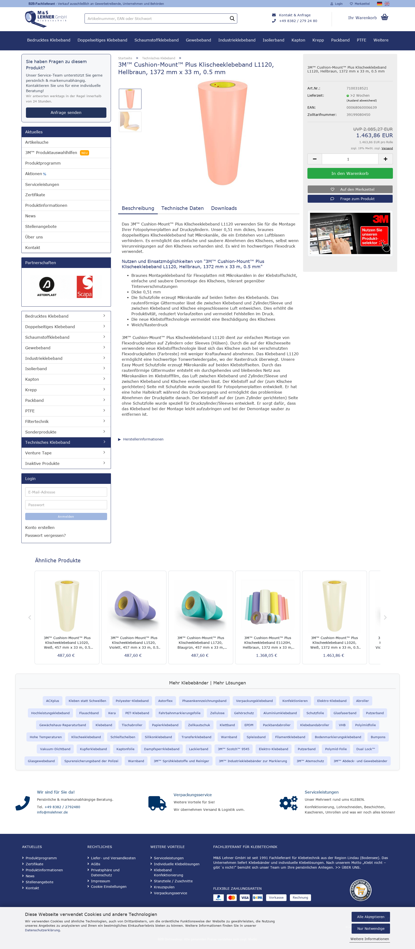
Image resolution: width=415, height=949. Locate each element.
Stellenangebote (41, 226)
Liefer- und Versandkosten (113, 858)
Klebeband (104, 725)
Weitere (381, 40)
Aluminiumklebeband (280, 713)
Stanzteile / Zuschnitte (173, 881)
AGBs (95, 864)
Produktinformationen (46, 205)
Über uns (34, 237)
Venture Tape (38, 453)
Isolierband (273, 40)
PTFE (361, 40)
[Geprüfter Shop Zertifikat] (361, 890)
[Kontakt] (22, 803)
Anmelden (66, 516)
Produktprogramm (43, 163)
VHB (342, 725)
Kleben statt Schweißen (87, 701)
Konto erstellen (40, 527)
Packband (340, 40)
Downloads (224, 208)
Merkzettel (361, 3)
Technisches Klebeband (47, 442)
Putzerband (375, 713)
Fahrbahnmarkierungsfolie (180, 713)
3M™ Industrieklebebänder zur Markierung (253, 761)
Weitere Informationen (369, 939)
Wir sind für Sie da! (56, 792)
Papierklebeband (165, 725)
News (30, 216)
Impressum (100, 881)
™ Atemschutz (312, 761)
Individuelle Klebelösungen (177, 864)
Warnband (229, 737)
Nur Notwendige (370, 928)
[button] (314, 159)
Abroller (362, 701)
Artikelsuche (37, 142)
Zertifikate (35, 195)
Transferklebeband (196, 737)
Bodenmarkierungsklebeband (338, 737)
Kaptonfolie (125, 749)
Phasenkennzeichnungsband (204, 701)
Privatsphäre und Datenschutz (105, 872)
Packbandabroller (277, 725)
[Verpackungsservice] (157, 803)
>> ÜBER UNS (347, 867)
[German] (380, 4)
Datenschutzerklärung (42, 930)
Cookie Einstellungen (109, 886)
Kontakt (32, 247)
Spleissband (256, 737)
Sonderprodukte (40, 432)
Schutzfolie (315, 713)
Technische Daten (182, 208)
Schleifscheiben (122, 737)
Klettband (227, 725)
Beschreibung (138, 208)
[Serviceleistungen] (289, 803)
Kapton (298, 40)
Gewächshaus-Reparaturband (62, 725)
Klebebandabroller (314, 725)
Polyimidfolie (365, 725)
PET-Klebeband (137, 713)
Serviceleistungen (42, 184)
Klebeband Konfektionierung (168, 872)
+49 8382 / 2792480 (62, 807)
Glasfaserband (345, 713)
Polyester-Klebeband (132, 701)
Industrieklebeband (237, 40)
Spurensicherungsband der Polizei (91, 761)
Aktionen (35, 174)
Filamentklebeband (290, 737)
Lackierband (198, 749)
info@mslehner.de (52, 812)
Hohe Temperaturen (46, 737)
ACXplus (52, 701)
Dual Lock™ (365, 749)
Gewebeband (198, 40)
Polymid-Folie (336, 749)
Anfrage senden (66, 112)
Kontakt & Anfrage (295, 15)
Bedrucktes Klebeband (48, 40)
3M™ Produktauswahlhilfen (56, 152)
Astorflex (165, 701)
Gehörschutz (244, 713)
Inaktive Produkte (42, 463)
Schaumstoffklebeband (156, 40)
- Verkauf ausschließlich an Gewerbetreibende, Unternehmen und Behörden (110, 3)
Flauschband (89, 713)
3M (299, 761)
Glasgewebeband (41, 761)
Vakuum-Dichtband (55, 749)
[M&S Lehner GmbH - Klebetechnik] (52, 18)
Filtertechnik (37, 421)
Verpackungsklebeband (254, 701)
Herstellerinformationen (143, 439)
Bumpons (378, 737)
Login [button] (338, 3)
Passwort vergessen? (45, 535)
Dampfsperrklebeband (161, 749)
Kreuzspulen (164, 887)
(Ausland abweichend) (362, 100)
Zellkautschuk (199, 725)
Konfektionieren (295, 701)
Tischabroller (132, 725)
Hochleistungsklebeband (50, 713)
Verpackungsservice (193, 795)
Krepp (318, 40)
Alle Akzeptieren (370, 917)
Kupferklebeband (93, 749)
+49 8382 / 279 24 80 (298, 21)
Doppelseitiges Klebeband (102, 40)
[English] (387, 4)
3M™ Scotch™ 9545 (233, 749)
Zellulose (217, 713)
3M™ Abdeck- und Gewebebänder (360, 761)
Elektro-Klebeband (332, 701)
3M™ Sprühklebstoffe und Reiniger (181, 761)
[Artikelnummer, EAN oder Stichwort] (232, 19)
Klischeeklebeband (86, 737)
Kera (112, 713)
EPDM (248, 725)
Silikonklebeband (158, 737)
